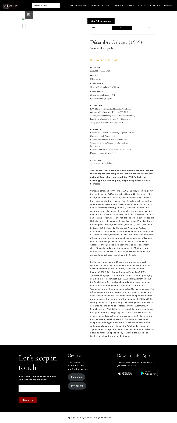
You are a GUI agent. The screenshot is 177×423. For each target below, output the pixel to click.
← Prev (93, 27)
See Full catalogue (101, 21)
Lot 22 (122, 28)
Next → (151, 27)
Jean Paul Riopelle (101, 48)
